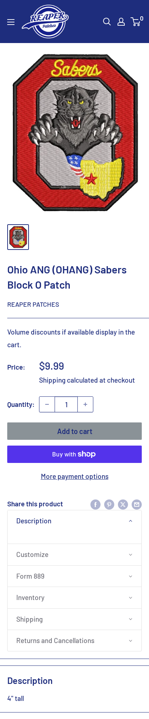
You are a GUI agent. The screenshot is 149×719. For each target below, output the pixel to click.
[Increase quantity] (85, 404)
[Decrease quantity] (47, 404)
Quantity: (21, 404)
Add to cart (74, 431)
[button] (74, 520)
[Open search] (107, 22)
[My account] (121, 22)
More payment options (74, 476)
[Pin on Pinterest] (109, 503)
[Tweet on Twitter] (123, 503)
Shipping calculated (68, 380)
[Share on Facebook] (95, 503)
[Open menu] (10, 22)
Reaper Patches (33, 304)
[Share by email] (137, 503)
